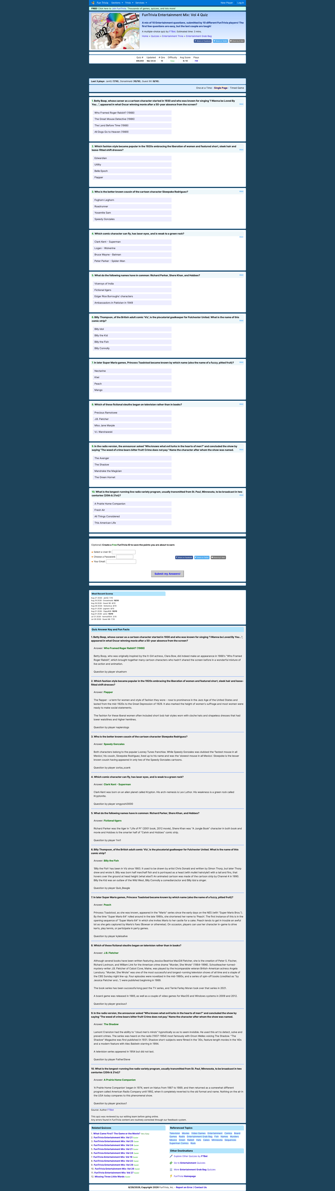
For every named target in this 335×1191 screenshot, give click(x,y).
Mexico (173, 1140)
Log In (241, 2)
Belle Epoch (101, 170)
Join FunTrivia (119, 8)
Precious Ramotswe (105, 412)
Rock (193, 1143)
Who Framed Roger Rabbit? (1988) (114, 112)
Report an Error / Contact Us (191, 1187)
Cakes (206, 1140)
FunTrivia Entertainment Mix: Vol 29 (113, 1165)
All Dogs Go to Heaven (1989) (111, 131)
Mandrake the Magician (108, 471)
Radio (182, 1136)
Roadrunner (101, 206)
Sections (116, 2)
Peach (98, 383)
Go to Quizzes (189, 1163)
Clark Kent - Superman (107, 241)
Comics (228, 1133)
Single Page (221, 87)
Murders (234, 1136)
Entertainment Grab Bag (199, 1136)
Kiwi (96, 377)
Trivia (128, 2)
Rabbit (190, 1140)
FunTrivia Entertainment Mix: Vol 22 (113, 1161)
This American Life (105, 522)
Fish (216, 1136)
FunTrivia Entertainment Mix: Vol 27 (113, 1172)
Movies (185, 1133)
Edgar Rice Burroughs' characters (113, 296)
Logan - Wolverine (104, 248)
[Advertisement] (167, 71)
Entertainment (215, 1133)
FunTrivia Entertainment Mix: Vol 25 (113, 1141)
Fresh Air (99, 509)
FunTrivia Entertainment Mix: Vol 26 (114, 1168)
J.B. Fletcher (101, 419)
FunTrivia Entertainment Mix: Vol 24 (113, 1145)
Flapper (98, 177)
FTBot (172, 31)
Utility (97, 164)
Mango (98, 390)
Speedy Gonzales (104, 219)
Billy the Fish (101, 341)
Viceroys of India (104, 283)
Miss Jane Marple (104, 425)
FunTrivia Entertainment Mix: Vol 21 (113, 1137)
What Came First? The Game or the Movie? (116, 1133)
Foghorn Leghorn (104, 200)
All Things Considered (107, 516)
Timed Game (237, 87)
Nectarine (100, 370)
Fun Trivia (102, 2)
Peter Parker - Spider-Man (109, 260)
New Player (227, 2)
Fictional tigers (102, 290)
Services (140, 2)
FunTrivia (185, 1176)
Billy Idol (99, 329)
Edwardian (100, 158)
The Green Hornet (104, 477)
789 (196, 61)
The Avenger (101, 458)
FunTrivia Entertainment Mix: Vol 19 (112, 1157)
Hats (198, 1140)
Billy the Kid (101, 335)
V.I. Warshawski (103, 431)
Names (224, 1136)
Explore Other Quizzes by (191, 1156)
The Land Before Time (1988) (111, 125)
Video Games (198, 1133)
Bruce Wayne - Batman (107, 254)
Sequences (230, 1140)
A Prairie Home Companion (109, 503)
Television (174, 1133)
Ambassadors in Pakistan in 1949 (113, 302)
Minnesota (217, 1140)
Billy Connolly (102, 348)
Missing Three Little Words (110, 1176)
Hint (241, 104)
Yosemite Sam (102, 212)
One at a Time (204, 87)
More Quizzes (195, 1169)
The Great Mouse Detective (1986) (114, 119)
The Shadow (101, 464)
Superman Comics (179, 1143)
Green (182, 1140)
